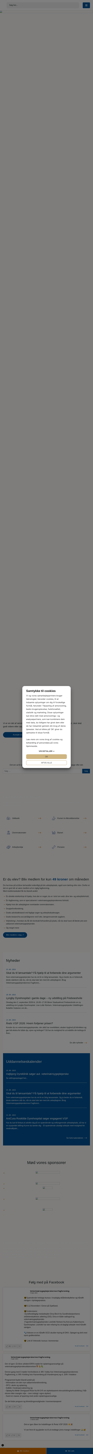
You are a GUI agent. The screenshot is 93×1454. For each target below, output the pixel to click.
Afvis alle (46, 762)
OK (46, 756)
